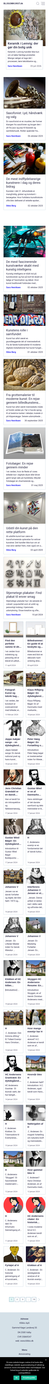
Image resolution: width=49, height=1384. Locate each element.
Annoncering (24, 1354)
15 (34, 1299)
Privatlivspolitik (29, 1378)
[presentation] (7, 27)
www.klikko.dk (26, 1341)
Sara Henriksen (15, 66)
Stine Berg (11, 205)
